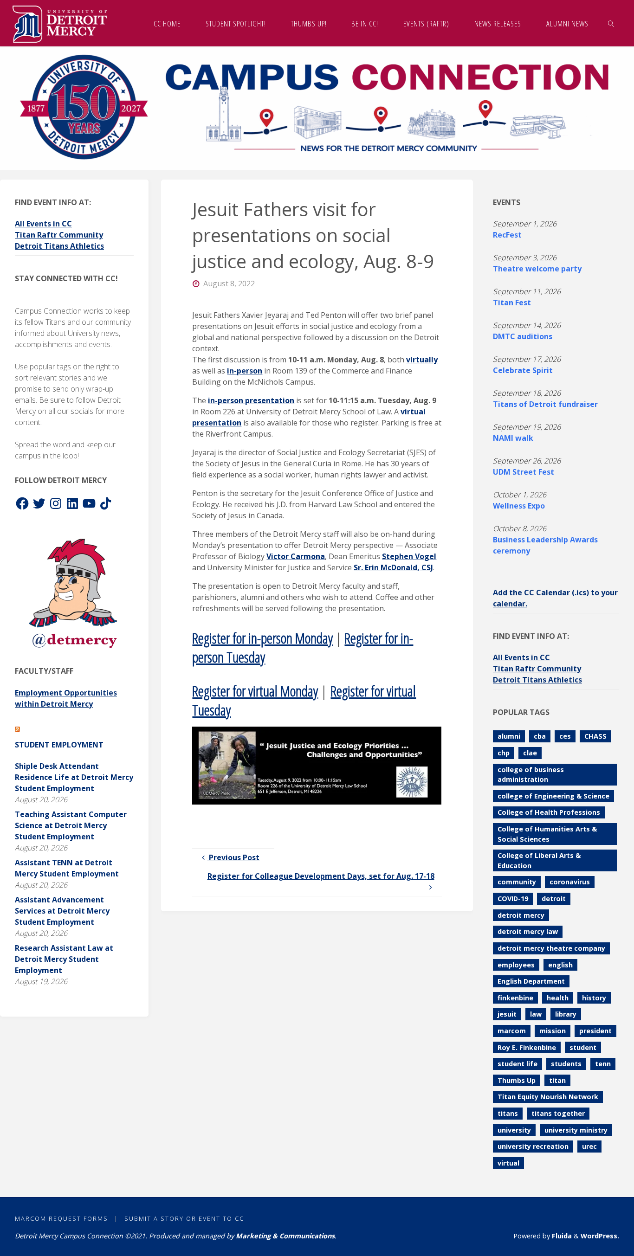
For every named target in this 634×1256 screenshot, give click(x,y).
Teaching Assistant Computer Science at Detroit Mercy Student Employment (71, 825)
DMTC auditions (522, 336)
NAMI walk (513, 438)
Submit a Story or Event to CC (184, 1218)
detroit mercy (521, 915)
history (594, 997)
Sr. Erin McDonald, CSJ (393, 567)
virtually (422, 359)
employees (516, 964)
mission (552, 1030)
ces (565, 736)
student (582, 1047)
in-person (244, 371)
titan (557, 1080)
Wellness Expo (519, 506)
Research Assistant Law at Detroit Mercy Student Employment (64, 959)
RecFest (507, 235)
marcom (512, 1030)
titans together (558, 1113)
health (558, 997)
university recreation (533, 1146)
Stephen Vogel (409, 556)
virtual (508, 1163)
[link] (611, 23)
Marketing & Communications (285, 1235)
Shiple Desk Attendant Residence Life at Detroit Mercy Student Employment (74, 777)
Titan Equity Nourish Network (548, 1096)
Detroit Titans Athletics (59, 246)
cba (540, 736)
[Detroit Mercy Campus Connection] (60, 23)
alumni (509, 736)
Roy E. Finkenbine (527, 1047)
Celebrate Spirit (523, 370)
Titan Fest (512, 302)
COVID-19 (513, 898)
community (517, 881)
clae (530, 752)
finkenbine (515, 997)
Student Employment (59, 745)
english (560, 964)
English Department (531, 981)
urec (589, 1146)
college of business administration (531, 774)
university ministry (576, 1130)
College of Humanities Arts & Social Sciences (547, 834)
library (565, 1014)
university (514, 1130)
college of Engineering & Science (553, 796)
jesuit (507, 1014)
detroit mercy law (528, 931)
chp (504, 752)
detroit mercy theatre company (551, 948)
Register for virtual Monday (255, 691)
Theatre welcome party (537, 269)
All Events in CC (43, 224)
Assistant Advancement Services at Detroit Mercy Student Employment (62, 911)
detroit (554, 898)
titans (508, 1113)
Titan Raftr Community (59, 235)
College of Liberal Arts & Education (539, 860)
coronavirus (570, 881)
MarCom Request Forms (61, 1218)
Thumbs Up (517, 1080)
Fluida (561, 1235)
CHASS (595, 736)
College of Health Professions (549, 812)
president (595, 1030)
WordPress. (600, 1235)
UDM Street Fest (523, 472)
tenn (603, 1063)
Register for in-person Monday (262, 638)
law (536, 1014)
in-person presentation (251, 400)
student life (517, 1063)
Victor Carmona (295, 556)
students (566, 1063)
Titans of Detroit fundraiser (545, 404)
